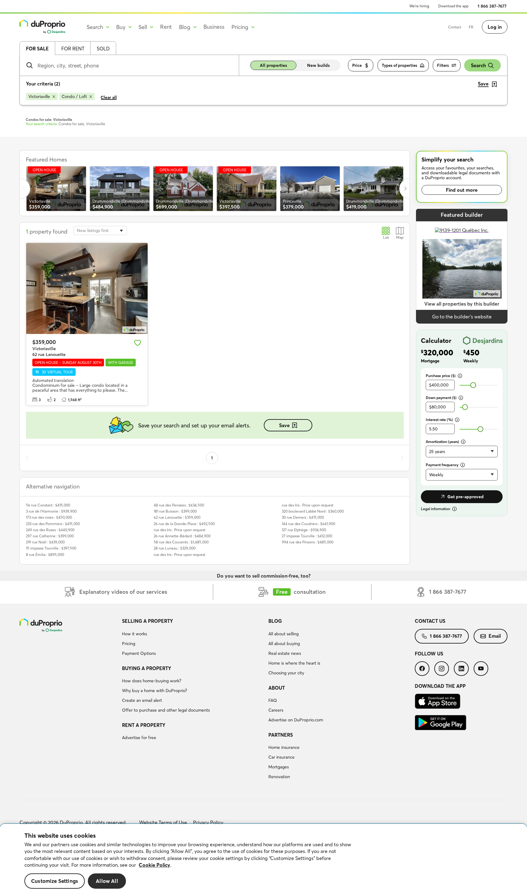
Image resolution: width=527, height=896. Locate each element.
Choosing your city (286, 673)
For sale (37, 48)
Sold (103, 48)
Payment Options (139, 653)
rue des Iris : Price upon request (179, 530)
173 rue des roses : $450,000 (49, 517)
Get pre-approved (465, 496)
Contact (454, 27)
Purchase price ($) (441, 375)
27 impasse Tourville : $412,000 (307, 536)
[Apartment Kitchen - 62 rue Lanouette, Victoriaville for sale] (87, 288)
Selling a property (147, 621)
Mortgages (278, 767)
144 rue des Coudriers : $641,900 (308, 523)
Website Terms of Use (163, 822)
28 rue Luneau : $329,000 (174, 548)
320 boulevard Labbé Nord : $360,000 (313, 511)
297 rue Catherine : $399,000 (50, 536)
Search (478, 65)
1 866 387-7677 (492, 6)
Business (213, 26)
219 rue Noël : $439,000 (45, 542)
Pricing (128, 643)
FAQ (272, 700)
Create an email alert (142, 700)
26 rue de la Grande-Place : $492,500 (184, 523)
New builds (318, 65)
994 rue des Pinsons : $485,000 (307, 542)
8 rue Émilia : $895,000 (45, 554)
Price (357, 65)
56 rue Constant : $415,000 (48, 505)
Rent (166, 26)
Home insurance (283, 747)
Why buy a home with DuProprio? (154, 690)
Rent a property (143, 725)
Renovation (279, 776)
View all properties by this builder (461, 304)
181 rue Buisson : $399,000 (175, 511)
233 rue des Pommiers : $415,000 (53, 523)
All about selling (283, 634)
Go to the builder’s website (462, 317)
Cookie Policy (154, 865)
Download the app (453, 6)
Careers (275, 710)
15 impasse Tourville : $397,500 (51, 548)
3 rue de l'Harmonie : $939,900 (51, 511)
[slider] (473, 385)
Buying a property (146, 668)
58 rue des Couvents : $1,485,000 (181, 542)
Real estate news (284, 653)
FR (471, 27)
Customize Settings (54, 881)
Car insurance (281, 757)
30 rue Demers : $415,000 (303, 517)
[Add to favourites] (138, 342)
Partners (280, 735)
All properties (273, 65)
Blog (275, 621)
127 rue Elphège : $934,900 (304, 530)
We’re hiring (419, 6)
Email (495, 636)
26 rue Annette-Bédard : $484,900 (182, 536)
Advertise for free (139, 737)
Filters (443, 65)
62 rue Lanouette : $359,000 (177, 517)
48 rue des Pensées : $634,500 (179, 505)
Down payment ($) (441, 397)
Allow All (107, 881)
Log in (495, 27)
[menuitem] (193, 638)
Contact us (430, 621)
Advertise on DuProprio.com (295, 720)
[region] (263, 860)
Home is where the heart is (294, 663)
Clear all (109, 97)
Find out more (462, 190)
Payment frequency (442, 465)
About (276, 688)
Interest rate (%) (439, 419)
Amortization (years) (442, 441)
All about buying (284, 643)
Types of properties (399, 65)
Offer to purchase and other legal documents (166, 710)
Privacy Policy (208, 822)
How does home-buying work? (151, 681)
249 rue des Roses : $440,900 (50, 530)
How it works (134, 634)
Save (284, 425)
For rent (72, 48)
